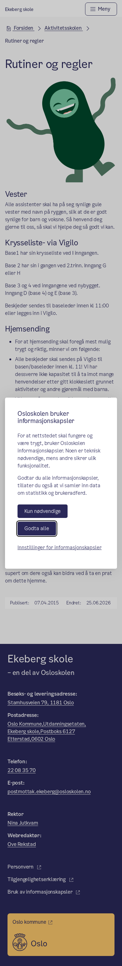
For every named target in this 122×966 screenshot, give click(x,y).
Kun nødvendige (42, 511)
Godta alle (36, 528)
